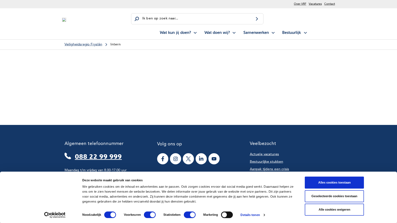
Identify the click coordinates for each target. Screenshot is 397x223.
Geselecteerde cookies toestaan (334, 196)
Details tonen (250, 215)
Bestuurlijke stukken (266, 162)
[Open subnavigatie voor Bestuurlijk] (305, 32)
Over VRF (300, 3)
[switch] (146, 214)
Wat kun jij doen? (175, 32)
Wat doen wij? (217, 32)
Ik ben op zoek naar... (160, 18)
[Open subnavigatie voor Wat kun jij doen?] (195, 32)
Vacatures (315, 3)
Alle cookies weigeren (334, 209)
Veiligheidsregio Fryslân (83, 44)
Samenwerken (256, 32)
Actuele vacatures (264, 154)
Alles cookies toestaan (334, 182)
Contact (329, 3)
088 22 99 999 (98, 156)
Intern (115, 44)
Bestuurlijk (291, 32)
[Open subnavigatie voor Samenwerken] (273, 32)
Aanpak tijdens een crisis (269, 169)
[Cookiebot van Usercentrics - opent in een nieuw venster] (55, 215)
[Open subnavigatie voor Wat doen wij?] (234, 32)
